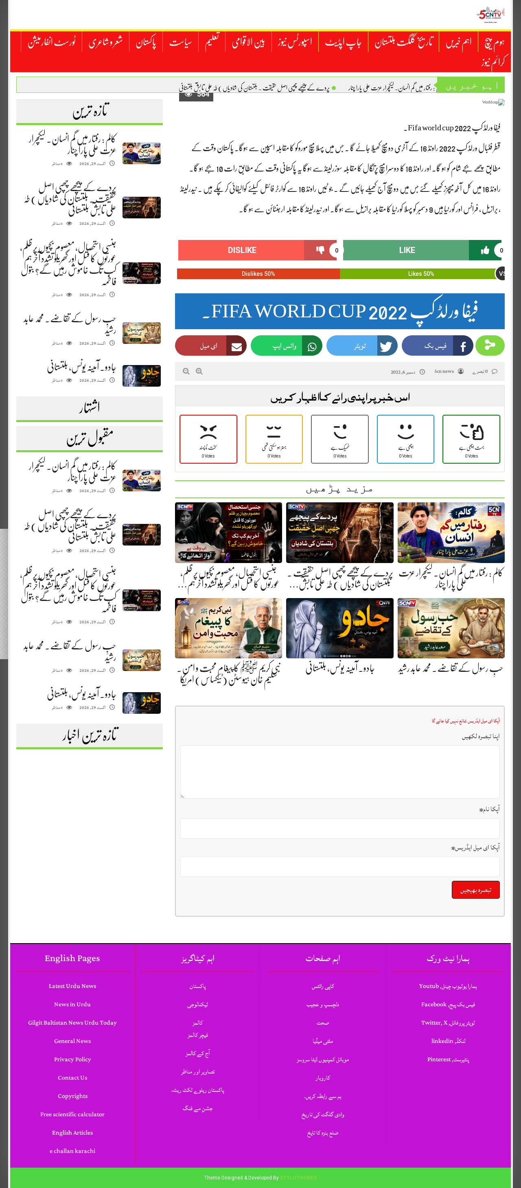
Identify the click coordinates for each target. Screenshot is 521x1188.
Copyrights (73, 1096)
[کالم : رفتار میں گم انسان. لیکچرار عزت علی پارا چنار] (142, 153)
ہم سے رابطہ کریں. (322, 1096)
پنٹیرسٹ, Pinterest (448, 1059)
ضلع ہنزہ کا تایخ (322, 1133)
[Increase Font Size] (199, 371)
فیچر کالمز (198, 1035)
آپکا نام (489, 809)
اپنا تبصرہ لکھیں (481, 736)
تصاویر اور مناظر (198, 1072)
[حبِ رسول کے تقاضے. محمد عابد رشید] (142, 333)
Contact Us (72, 1078)
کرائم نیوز (493, 62)
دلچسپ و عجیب (322, 1004)
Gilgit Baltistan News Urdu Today (72, 1023)
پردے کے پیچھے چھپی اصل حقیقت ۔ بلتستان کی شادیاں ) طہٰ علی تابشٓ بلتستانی (254, 88)
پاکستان (146, 42)
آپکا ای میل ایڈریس (475, 847)
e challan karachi (72, 1151)
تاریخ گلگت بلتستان (403, 42)
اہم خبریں (458, 42)
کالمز (198, 1023)
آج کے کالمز (198, 1053)
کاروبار (322, 1078)
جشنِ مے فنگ (197, 1108)
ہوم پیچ (494, 42)
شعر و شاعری (105, 42)
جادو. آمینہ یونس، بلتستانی (81, 367)
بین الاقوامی (248, 42)
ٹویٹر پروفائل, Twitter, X (448, 1023)
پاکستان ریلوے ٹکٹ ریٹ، (197, 1090)
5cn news (444, 371)
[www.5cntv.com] (490, 14)
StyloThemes (298, 1178)
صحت (323, 1023)
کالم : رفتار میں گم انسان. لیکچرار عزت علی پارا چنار (395, 88)
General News (72, 1041)
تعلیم (212, 42)
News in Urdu (72, 1004)
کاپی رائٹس (323, 986)
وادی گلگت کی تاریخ (323, 1114)
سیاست (180, 42)
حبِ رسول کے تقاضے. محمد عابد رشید (450, 668)
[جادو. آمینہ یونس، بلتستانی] (142, 376)
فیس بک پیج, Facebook (448, 1004)
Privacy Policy (72, 1059)
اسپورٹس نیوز (295, 42)
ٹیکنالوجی (197, 1004)
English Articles (72, 1133)
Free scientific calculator (72, 1114)
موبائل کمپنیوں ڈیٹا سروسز (323, 1059)
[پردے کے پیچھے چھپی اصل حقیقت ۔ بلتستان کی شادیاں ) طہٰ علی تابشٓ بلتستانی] (142, 207)
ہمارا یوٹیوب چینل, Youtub (448, 986)
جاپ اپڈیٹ (343, 42)
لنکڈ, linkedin (448, 1041)
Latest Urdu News (72, 986)
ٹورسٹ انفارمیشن (51, 42)
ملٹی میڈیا (323, 1041)
